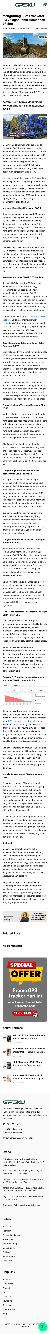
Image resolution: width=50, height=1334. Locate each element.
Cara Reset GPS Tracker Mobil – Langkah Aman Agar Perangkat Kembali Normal (28, 1078)
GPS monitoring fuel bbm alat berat (25, 721)
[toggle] (4, 5)
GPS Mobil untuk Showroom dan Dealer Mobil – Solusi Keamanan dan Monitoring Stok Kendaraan (29, 1051)
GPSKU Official (10, 29)
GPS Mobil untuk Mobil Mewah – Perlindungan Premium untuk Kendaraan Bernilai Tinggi (29, 1065)
